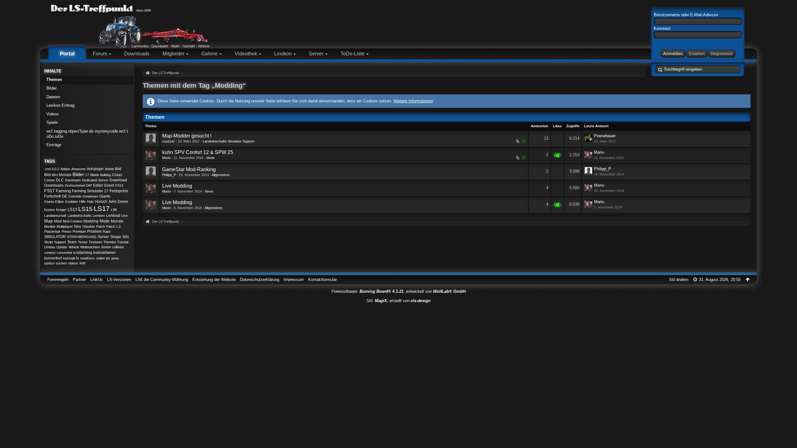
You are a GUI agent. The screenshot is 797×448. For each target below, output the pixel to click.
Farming (63, 191)
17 (87, 175)
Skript (48, 242)
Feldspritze (119, 191)
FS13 (119, 185)
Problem (94, 231)
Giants (104, 196)
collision (118, 247)
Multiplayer (65, 226)
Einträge (53, 144)
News (209, 191)
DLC (60, 180)
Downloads (136, 53)
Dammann (73, 180)
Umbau (49, 247)
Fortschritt (52, 196)
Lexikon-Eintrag (60, 105)
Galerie (209, 53)
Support (60, 242)
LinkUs (96, 279)
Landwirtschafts (80, 215)
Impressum (294, 279)
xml (82, 263)
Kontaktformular (322, 279)
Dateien (53, 97)
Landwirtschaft (55, 215)
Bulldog (105, 175)
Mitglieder (173, 53)
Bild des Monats (57, 175)
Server (316, 53)
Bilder (51, 88)
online (100, 258)
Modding (90, 221)
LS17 (102, 208)
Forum (100, 53)
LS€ (114, 210)
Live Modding (177, 186)
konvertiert (53, 258)
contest (49, 252)
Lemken (99, 215)
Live (124, 215)
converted (64, 252)
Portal (67, 54)
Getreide (75, 196)
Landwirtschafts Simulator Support (228, 141)
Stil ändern (678, 279)
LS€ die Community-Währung (161, 279)
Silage (115, 237)
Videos (52, 114)
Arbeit (109, 169)
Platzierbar (52, 231)
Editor (98, 185)
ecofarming (82, 252)
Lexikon (283, 53)
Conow (49, 180)
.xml (47, 169)
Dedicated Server (95, 180)
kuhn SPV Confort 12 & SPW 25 (197, 152)
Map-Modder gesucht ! (186, 135)
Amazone (78, 169)
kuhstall (69, 258)
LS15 (85, 209)
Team (72, 242)
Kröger (61, 210)
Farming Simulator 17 (90, 191)
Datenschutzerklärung (259, 279)
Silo (125, 237)
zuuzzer (168, 141)
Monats (117, 221)
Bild (118, 169)
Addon (65, 169)
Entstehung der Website (214, 279)
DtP (89, 185)
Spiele (52, 122)
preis (115, 258)
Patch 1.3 (113, 226)
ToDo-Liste (353, 53)
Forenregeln (57, 279)
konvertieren (104, 252)
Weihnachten (90, 247)
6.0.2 (55, 169)
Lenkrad (113, 215)
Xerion (106, 247)
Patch (100, 226)
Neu (77, 226)
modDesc (87, 258)
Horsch (101, 201)
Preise (66, 231)
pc (108, 258)
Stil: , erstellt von (398, 300)
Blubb (94, 175)
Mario (166, 158)
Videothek (246, 53)
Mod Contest (72, 221)
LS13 (72, 209)
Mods (105, 221)
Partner (79, 279)
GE (64, 196)
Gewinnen (90, 196)
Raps (107, 231)
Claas (117, 175)
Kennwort (662, 28)
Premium (79, 231)
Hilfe (82, 201)
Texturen (95, 242)
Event (109, 185)
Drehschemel (75, 185)
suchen (61, 263)
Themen (54, 79)
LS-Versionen (119, 279)
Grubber (71, 201)
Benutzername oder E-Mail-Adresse (686, 14)
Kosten (49, 210)
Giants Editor (54, 201)
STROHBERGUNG (82, 237)
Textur (82, 242)
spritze (49, 263)
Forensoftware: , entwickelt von (398, 291)
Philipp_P (169, 175)
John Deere (118, 201)
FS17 (49, 190)
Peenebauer (604, 135)
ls (77, 258)
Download (118, 180)
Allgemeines (221, 175)
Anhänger (95, 169)
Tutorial (122, 242)
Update (61, 247)
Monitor (49, 226)
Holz (90, 201)
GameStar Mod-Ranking (189, 169)
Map (48, 220)
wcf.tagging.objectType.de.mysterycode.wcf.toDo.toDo (87, 134)
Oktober (89, 226)
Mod (58, 221)
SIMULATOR (55, 237)
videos (73, 263)
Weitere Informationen (413, 101)
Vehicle (73, 247)
